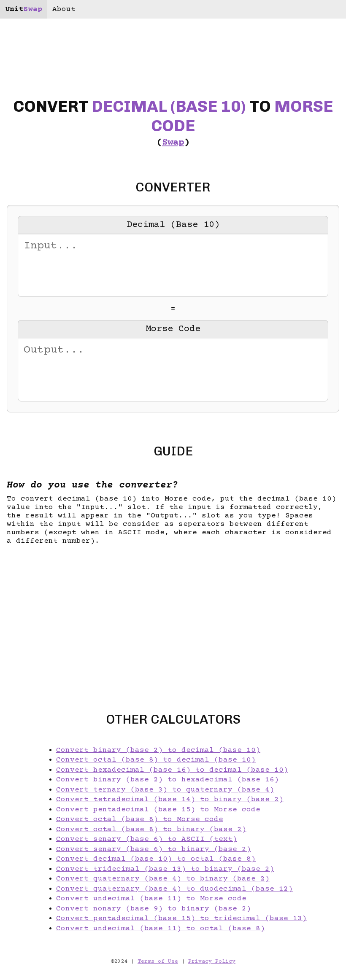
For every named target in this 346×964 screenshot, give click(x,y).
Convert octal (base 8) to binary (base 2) (151, 829)
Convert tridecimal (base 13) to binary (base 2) (165, 869)
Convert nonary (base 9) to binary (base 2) (153, 909)
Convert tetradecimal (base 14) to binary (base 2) (170, 799)
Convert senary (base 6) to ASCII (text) (146, 839)
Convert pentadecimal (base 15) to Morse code (158, 809)
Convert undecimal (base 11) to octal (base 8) (160, 928)
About (64, 9)
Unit (23, 9)
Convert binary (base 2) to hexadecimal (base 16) (167, 780)
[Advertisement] (173, 621)
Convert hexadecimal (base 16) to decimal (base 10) (172, 770)
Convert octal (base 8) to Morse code (139, 819)
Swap (173, 142)
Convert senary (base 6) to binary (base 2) (153, 849)
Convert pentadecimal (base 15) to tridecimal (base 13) (181, 918)
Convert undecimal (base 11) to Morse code (151, 898)
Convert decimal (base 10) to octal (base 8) (156, 859)
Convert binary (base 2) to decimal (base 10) (158, 750)
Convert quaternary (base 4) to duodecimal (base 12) (174, 889)
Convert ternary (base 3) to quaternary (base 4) (165, 790)
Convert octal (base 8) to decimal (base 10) (156, 760)
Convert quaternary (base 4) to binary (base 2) (163, 879)
